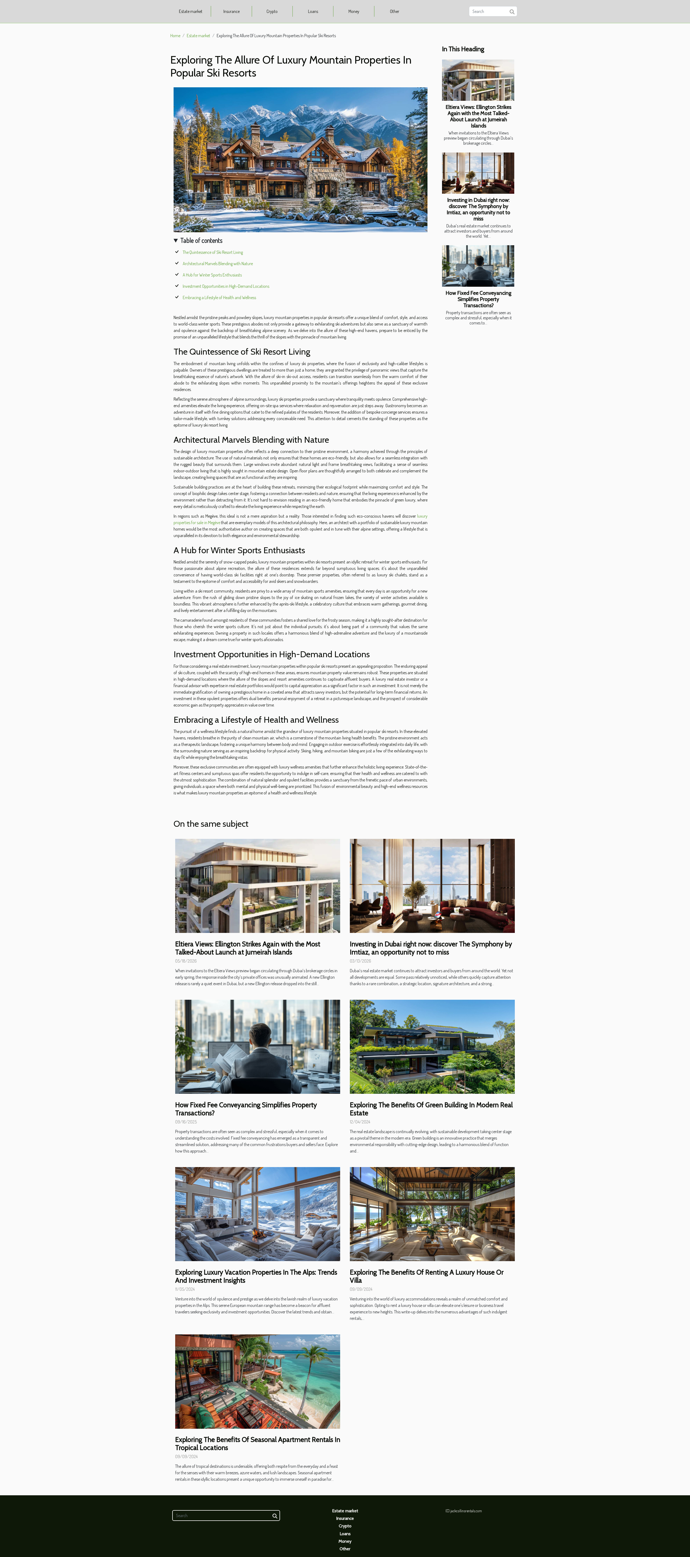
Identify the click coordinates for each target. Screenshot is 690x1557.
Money (354, 11)
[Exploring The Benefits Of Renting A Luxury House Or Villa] (432, 1213)
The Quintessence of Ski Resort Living (213, 252)
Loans (313, 11)
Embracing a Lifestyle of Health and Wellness (219, 297)
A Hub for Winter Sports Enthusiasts (212, 275)
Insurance (231, 11)
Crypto (272, 11)
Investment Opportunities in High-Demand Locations (226, 286)
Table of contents (201, 240)
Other (394, 11)
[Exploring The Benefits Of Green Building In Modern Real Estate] (432, 1046)
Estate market (190, 11)
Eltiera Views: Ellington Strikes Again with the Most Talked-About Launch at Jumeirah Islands (478, 116)
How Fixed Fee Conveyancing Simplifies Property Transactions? (478, 299)
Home (175, 35)
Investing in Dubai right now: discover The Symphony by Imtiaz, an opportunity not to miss (478, 209)
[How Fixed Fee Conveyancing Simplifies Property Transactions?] (478, 265)
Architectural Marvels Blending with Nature (218, 263)
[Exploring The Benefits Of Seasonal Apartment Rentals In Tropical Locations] (257, 1381)
